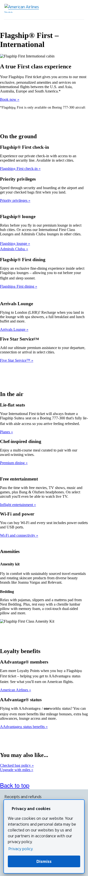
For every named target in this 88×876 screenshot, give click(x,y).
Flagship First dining (17, 286)
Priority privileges (14, 200)
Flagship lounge (14, 243)
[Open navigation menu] (78, 10)
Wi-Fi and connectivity (18, 535)
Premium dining (13, 463)
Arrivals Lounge (13, 329)
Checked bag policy (16, 765)
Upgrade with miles (15, 770)
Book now (8, 99)
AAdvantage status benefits (23, 727)
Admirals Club (12, 249)
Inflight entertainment (17, 505)
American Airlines (14, 690)
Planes (5, 432)
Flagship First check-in (19, 168)
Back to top (14, 785)
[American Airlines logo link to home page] (23, 8)
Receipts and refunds (23, 796)
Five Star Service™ (15, 360)
